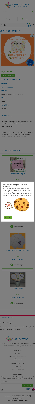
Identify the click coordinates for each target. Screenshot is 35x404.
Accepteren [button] (8, 217)
